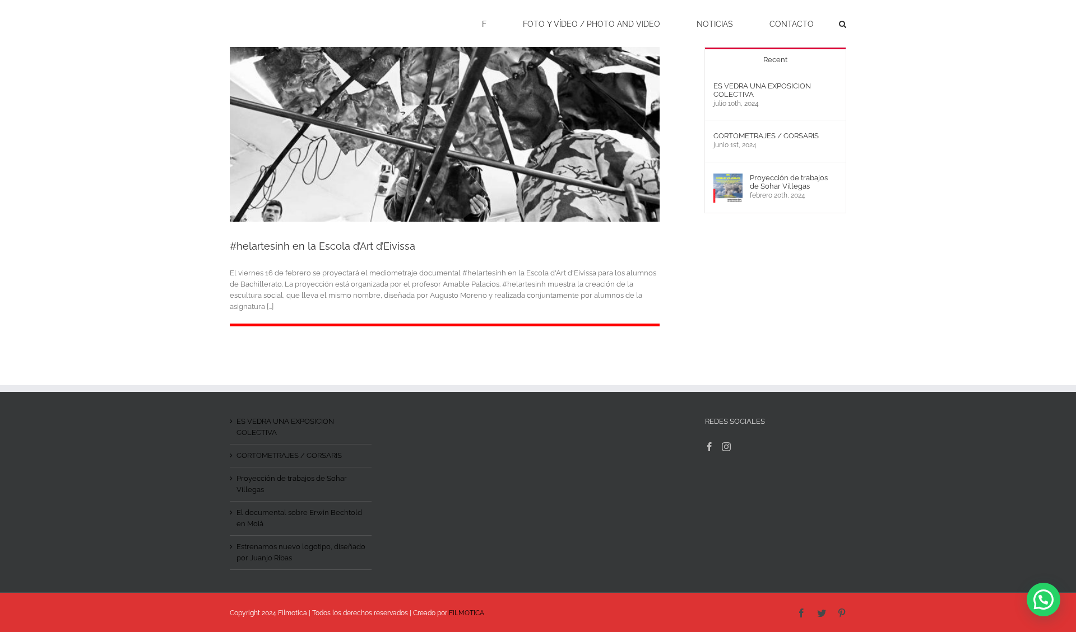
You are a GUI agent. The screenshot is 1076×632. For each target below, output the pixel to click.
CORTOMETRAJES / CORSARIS (766, 136)
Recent (775, 59)
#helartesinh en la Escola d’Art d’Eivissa (322, 246)
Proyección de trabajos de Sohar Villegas (789, 182)
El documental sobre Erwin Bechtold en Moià (299, 518)
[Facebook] (709, 446)
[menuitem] (491, 23)
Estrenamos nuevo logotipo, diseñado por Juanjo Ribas (300, 552)
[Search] (842, 23)
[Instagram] (726, 446)
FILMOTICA (466, 613)
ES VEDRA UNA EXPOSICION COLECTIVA (762, 90)
